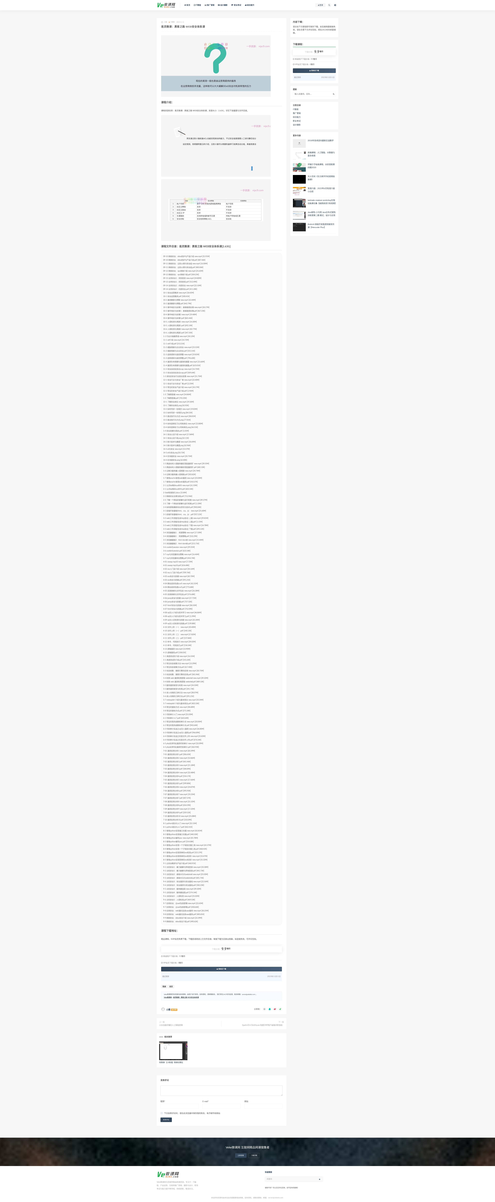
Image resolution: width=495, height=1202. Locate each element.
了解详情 (254, 1155)
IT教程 (198, 5)
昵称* (162, 1101)
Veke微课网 (168, 997)
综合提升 (250, 5)
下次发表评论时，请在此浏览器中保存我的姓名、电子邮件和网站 (192, 1113)
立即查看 (241, 1155)
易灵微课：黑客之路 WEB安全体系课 (186, 997)
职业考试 (237, 5)
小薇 (168, 1010)
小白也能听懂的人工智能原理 (171, 1025)
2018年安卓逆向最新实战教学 (321, 141)
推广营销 (210, 5)
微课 (164, 986)
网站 (246, 1101)
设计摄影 (224, 5)
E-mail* (206, 1101)
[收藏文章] (264, 1009)
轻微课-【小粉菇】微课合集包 (171, 1062)
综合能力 (297, 117)
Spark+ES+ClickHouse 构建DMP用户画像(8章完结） (263, 1025)
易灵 (171, 986)
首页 (188, 5)
